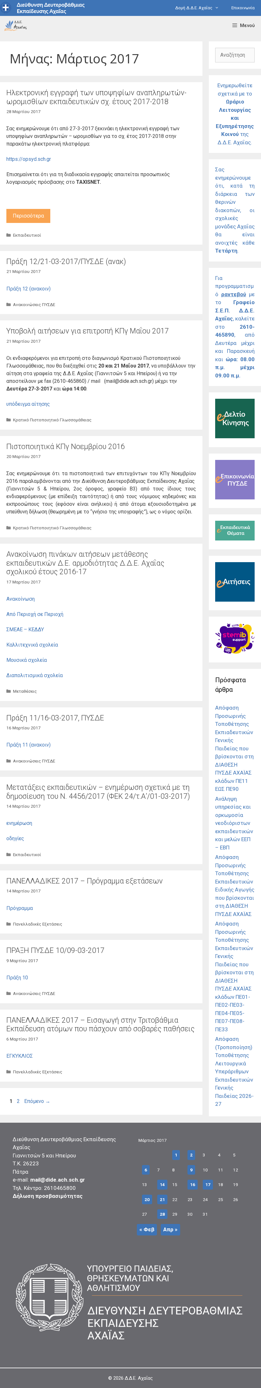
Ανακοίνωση (20, 599)
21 (162, 1199)
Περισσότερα (28, 216)
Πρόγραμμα (19, 908)
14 (162, 1184)
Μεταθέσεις (25, 691)
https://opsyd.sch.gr (28, 159)
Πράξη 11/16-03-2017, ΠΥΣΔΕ (55, 718)
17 (207, 1184)
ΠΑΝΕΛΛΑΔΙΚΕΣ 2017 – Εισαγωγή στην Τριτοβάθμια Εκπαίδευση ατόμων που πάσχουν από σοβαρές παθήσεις (100, 1025)
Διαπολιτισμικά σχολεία (34, 675)
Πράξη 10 (17, 978)
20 (147, 1199)
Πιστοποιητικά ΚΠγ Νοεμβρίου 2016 (65, 446)
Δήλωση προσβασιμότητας (48, 1196)
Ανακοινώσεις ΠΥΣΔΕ (34, 304)
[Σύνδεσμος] (15, 25)
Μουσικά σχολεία (26, 660)
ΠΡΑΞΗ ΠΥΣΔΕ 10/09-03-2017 (55, 950)
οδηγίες (15, 838)
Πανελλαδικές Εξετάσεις (37, 924)
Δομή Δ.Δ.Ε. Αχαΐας (193, 7)
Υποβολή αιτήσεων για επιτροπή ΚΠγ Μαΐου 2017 (87, 331)
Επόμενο (37, 1101)
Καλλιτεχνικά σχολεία (32, 645)
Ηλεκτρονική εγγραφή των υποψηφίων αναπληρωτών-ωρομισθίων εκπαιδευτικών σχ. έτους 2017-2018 (96, 97)
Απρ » (170, 1229)
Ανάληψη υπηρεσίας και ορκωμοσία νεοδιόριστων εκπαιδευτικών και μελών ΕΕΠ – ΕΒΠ (234, 823)
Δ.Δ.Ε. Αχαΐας (139, 1378)
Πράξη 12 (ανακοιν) (28, 289)
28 (162, 1214)
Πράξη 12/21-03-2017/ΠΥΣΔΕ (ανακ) (66, 261)
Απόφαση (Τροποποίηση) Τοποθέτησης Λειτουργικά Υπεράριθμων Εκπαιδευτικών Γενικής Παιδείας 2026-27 (234, 1071)
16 (192, 1184)
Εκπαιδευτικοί (27, 235)
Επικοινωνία (243, 7)
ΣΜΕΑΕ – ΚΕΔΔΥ (25, 629)
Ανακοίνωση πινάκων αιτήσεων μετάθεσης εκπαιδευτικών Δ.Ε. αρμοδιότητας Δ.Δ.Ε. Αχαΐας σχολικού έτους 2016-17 (85, 563)
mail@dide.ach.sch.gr (57, 1180)
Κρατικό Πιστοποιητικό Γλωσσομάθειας (52, 419)
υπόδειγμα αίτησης (28, 404)
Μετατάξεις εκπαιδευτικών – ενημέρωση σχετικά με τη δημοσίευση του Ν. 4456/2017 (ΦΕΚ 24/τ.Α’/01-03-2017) (98, 792)
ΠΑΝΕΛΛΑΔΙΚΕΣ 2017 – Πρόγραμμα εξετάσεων (84, 881)
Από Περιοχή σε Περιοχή (34, 614)
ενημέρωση (19, 823)
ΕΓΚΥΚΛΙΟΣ (19, 1056)
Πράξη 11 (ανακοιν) (28, 745)
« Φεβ (146, 1229)
